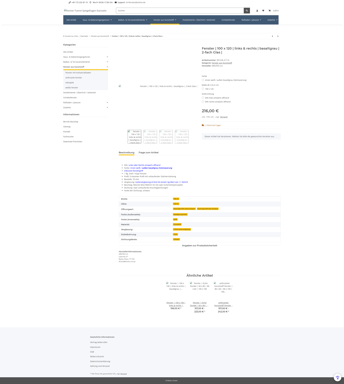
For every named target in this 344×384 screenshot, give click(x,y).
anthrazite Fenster (73, 77)
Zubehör (67, 107)
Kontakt (66, 131)
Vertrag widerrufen (98, 342)
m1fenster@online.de (135, 2)
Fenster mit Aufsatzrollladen (78, 72)
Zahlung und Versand (100, 366)
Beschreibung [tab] (126, 152)
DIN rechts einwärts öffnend (218, 101)
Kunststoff (177, 224)
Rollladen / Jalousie (71, 102)
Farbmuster (68, 136)
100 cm (176, 199)
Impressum (95, 347)
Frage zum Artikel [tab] (149, 152)
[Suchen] (247, 10)
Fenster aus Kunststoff (222, 63)
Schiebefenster (70, 97)
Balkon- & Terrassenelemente (76, 62)
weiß (175, 219)
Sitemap (67, 126)
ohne (175, 234)
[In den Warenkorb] (121, 45)
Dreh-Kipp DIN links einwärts (208, 209)
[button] (257, 10)
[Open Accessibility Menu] (337, 377)
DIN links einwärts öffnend (217, 98)
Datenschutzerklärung (100, 361)
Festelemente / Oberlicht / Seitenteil (79, 92)
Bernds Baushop (70, 121)
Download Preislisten (72, 141)
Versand (223, 117)
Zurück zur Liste (71, 36)
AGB (92, 351)
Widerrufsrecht (97, 356)
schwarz (176, 239)
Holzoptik (69, 82)
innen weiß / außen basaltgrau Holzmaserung (225, 80)
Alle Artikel (68, 52)
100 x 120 (209, 89)
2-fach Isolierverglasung (182, 229)
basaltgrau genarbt (180, 214)
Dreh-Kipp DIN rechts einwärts (184, 209)
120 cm (176, 204)
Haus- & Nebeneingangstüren (76, 57)
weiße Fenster (71, 87)
